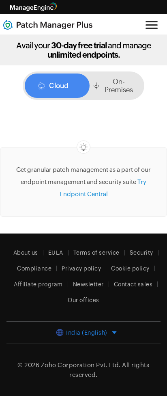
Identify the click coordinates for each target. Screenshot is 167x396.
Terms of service (96, 252)
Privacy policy (81, 268)
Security (141, 252)
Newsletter (88, 284)
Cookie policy (130, 268)
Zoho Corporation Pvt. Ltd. (81, 364)
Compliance (34, 268)
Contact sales (133, 284)
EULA (55, 252)
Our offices (83, 300)
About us (25, 252)
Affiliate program (38, 284)
